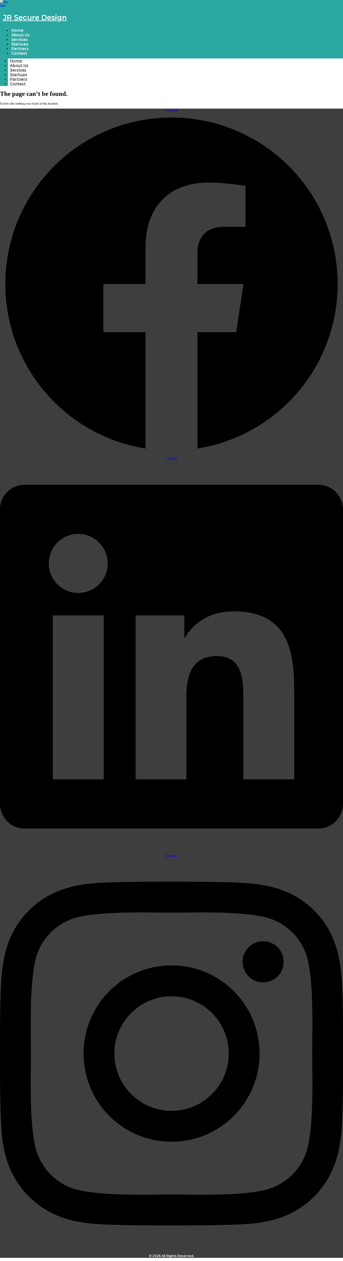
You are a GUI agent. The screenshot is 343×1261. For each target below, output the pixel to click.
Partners (18, 79)
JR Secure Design (35, 17)
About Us (19, 65)
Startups (18, 74)
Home (16, 60)
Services (18, 70)
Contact (19, 53)
